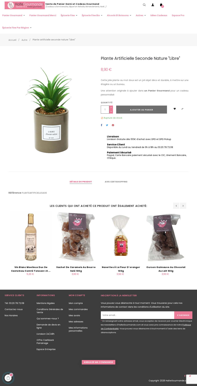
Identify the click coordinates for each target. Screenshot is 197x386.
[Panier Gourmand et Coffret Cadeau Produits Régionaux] (25, 5)
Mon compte (76, 303)
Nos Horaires (11, 315)
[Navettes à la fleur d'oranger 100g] (121, 236)
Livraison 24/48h (45, 333)
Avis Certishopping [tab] (116, 181)
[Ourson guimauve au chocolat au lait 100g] (166, 236)
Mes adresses (76, 321)
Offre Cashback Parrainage (45, 342)
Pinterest (113, 125)
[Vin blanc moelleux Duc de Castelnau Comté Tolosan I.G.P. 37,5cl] (31, 236)
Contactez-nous (14, 309)
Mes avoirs (74, 315)
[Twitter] (190, 376)
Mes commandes (78, 309)
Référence (14, 192)
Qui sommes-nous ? (48, 318)
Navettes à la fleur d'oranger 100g (121, 269)
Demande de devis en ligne (48, 326)
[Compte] (153, 5)
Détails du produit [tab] (81, 181)
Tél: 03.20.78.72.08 (14, 303)
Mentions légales (46, 303)
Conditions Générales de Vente (50, 311)
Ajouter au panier (141, 109)
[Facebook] (185, 376)
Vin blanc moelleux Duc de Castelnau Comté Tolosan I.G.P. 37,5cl (31, 269)
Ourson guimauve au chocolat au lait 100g (166, 269)
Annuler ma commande (98, 362)
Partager (101, 125)
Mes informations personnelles (78, 329)
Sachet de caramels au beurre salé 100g (76, 269)
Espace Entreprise (46, 349)
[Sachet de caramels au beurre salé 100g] (76, 236)
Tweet (107, 125)
